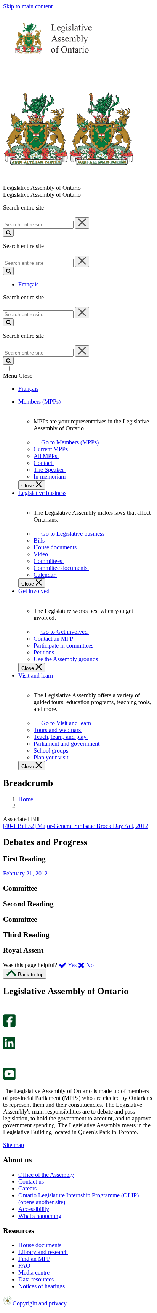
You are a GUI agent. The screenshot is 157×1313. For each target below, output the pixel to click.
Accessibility (33, 1209)
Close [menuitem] (28, 486)
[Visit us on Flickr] (7, 1064)
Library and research (43, 1252)
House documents (39, 1245)
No (89, 965)
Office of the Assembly (46, 1174)
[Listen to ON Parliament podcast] (6, 1057)
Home (25, 799)
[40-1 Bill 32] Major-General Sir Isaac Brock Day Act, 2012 (75, 826)
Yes (72, 965)
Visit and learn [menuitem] (35, 675)
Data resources (36, 1279)
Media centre (34, 1272)
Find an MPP (34, 1259)
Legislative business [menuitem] (42, 493)
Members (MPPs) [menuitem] (39, 401)
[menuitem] (69, 442)
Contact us (31, 1181)
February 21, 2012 (25, 873)
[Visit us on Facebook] (9, 1025)
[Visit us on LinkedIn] (9, 1047)
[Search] (8, 233)
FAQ (24, 1265)
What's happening (39, 1216)
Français (28, 284)
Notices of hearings (41, 1286)
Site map (13, 1145)
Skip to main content (28, 6)
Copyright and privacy (40, 1303)
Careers (27, 1188)
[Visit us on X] (7, 1033)
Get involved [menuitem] (34, 591)
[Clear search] (82, 223)
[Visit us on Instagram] (7, 1010)
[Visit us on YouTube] (9, 1078)
